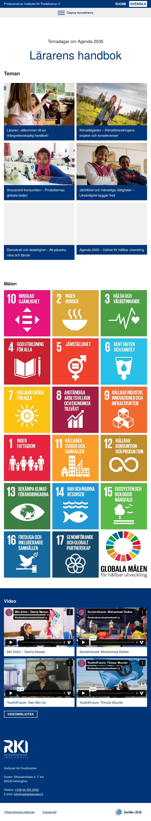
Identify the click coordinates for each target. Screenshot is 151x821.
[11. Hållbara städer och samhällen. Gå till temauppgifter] (75, 458)
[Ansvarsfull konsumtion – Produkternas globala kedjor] (39, 171)
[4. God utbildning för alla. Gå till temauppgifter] (27, 361)
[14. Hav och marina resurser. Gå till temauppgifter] (75, 506)
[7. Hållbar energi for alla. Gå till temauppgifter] (27, 410)
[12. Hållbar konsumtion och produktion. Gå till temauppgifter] (124, 458)
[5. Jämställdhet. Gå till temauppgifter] (75, 361)
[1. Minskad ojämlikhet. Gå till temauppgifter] (27, 313)
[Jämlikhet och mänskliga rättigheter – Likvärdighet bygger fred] (111, 171)
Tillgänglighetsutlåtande (19, 812)
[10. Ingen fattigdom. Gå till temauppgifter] (27, 458)
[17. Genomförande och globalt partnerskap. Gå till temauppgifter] (75, 554)
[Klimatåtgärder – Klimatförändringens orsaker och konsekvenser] (111, 111)
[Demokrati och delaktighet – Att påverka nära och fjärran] (39, 231)
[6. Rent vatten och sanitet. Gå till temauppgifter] (124, 361)
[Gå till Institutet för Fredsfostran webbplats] (20, 760)
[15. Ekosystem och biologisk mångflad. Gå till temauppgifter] (124, 506)
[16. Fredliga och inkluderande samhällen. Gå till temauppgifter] (27, 554)
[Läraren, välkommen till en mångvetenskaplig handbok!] (39, 111)
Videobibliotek (20, 714)
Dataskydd (49, 812)
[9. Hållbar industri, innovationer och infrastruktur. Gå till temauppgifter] (124, 410)
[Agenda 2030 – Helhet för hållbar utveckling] (111, 231)
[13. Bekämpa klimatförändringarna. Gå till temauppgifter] (27, 506)
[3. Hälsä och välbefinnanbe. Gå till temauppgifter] (124, 313)
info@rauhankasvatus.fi (28, 794)
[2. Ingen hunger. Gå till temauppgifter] (75, 313)
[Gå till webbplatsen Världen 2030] (128, 814)
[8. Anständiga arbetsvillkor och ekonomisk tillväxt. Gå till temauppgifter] (75, 410)
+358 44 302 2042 (27, 789)
